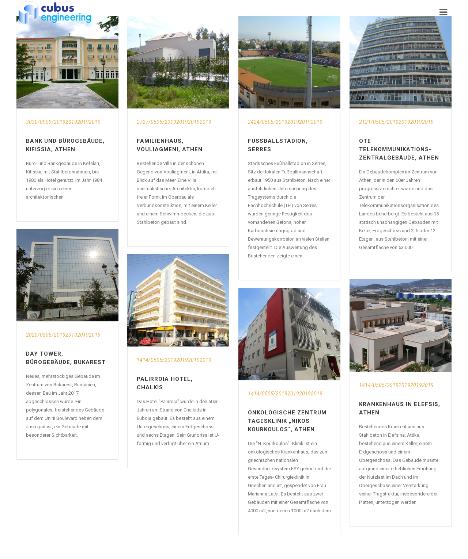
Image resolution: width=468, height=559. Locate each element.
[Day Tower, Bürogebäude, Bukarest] (67, 275)
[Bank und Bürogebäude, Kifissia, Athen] (67, 62)
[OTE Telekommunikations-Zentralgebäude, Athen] (401, 62)
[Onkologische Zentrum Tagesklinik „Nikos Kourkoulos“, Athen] (289, 334)
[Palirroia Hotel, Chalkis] (178, 300)
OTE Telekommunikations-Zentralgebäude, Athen (399, 149)
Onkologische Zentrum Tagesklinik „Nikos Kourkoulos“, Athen (287, 421)
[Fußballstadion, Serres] (289, 62)
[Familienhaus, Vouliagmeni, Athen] (178, 62)
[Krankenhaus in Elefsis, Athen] (401, 325)
